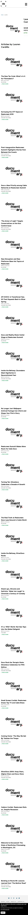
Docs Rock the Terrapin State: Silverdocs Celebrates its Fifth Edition (13, 664)
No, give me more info (5, 909)
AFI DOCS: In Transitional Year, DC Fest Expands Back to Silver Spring (13, 299)
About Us (13, 901)
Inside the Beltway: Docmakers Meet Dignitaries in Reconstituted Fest (13, 373)
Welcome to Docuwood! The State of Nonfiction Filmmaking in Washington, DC (13, 845)
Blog (7, 901)
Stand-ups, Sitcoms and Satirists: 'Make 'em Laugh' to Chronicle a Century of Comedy (13, 591)
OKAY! (3, 912)
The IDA (3, 901)
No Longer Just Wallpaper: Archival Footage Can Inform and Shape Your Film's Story (13, 410)
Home (2, 14)
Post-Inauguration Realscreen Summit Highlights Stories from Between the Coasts (13, 149)
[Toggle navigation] (26, 3)
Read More (5, 84)
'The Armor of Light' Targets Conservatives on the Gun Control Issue (12, 223)
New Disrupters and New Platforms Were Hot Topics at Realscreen (12, 261)
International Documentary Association (3, 3)
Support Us (21, 901)
